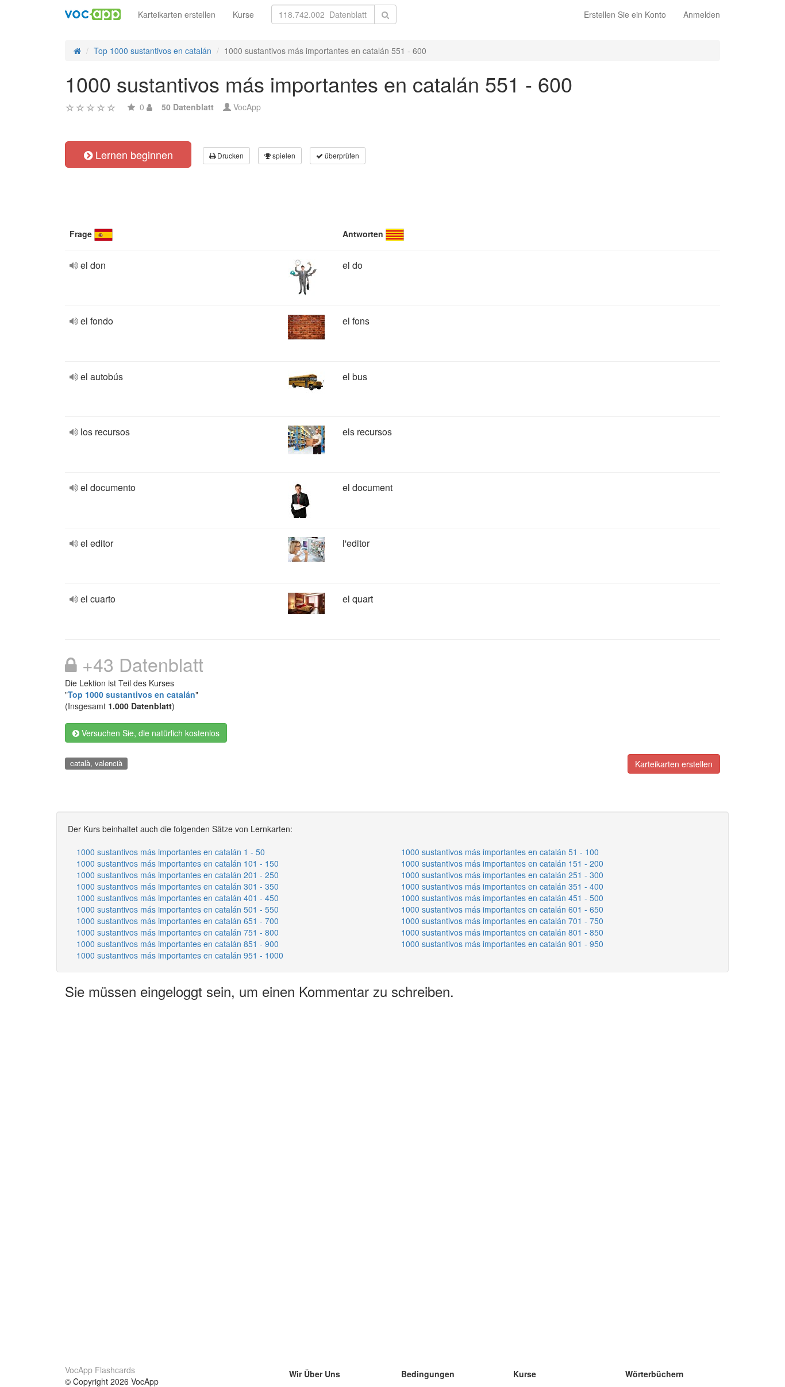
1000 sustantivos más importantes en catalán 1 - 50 (170, 851)
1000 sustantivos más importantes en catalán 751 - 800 (177, 932)
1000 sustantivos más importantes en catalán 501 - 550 (177, 909)
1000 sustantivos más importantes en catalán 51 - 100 (500, 851)
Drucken (230, 155)
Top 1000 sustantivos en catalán (131, 694)
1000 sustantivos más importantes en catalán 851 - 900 (177, 943)
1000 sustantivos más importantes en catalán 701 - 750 (502, 920)
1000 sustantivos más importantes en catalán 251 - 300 (502, 874)
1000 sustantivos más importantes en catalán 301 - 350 (177, 886)
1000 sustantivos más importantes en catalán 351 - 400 (502, 886)
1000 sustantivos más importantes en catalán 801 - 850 (502, 932)
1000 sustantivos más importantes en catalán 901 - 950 (502, 943)
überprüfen (341, 155)
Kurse (243, 14)
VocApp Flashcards (100, 1370)
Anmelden (701, 14)
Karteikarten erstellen (177, 14)
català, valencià (96, 763)
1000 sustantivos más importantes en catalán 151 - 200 (502, 863)
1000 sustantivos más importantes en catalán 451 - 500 (502, 897)
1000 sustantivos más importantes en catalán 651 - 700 (177, 920)
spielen (283, 155)
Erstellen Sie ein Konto (625, 14)
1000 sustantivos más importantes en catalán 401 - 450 (177, 897)
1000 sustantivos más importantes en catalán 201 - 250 (177, 874)
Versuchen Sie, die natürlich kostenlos (149, 733)
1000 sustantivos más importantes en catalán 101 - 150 (177, 863)
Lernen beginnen (133, 154)
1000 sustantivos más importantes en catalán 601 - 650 (502, 909)
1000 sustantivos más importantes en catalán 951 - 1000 (179, 955)
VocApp (247, 107)
